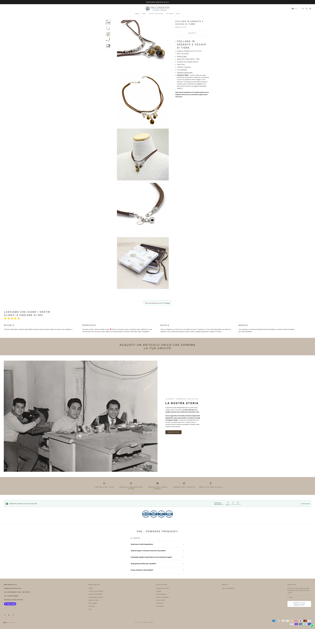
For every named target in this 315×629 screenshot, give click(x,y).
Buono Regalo (93, 603)
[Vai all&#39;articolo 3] (108, 34)
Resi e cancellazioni (228, 588)
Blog (178, 13)
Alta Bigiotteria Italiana (96, 597)
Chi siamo (169, 13)
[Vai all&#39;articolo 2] (108, 28)
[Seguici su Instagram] (9, 615)
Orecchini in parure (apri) (185, 72)
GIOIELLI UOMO (93, 600)
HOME (137, 13)
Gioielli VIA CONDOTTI (96, 594)
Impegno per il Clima (162, 588)
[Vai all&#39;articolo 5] (108, 46)
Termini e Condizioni (162, 597)
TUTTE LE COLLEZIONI (156, 13)
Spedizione (159, 603)
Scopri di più (173, 432)
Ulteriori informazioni (306, 503)
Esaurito (192, 33)
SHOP (144, 13)
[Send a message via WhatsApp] (312, 626)
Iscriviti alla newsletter (299, 604)
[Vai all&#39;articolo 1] (108, 22)
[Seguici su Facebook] (5, 615)
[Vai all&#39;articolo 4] (108, 40)
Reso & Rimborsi (161, 594)
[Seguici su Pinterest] (13, 615)
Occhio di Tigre (181, 56)
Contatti (158, 591)
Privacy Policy (160, 600)
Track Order (159, 606)
